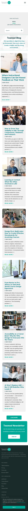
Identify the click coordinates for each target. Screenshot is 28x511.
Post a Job (4, 470)
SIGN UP (14, 436)
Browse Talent (5, 472)
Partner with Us (5, 497)
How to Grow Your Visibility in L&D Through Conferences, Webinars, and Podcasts (14, 131)
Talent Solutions (5, 465)
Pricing (3, 467)
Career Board (5, 481)
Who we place (14, 18)
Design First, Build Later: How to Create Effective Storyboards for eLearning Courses (14, 234)
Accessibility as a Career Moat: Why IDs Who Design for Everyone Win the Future (14, 337)
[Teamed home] (6, 2)
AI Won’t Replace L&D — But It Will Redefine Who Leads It (14, 387)
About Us (4, 494)
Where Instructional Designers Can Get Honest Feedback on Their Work (13, 77)
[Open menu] (24, 2)
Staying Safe (5, 488)
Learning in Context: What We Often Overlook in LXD (12, 182)
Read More (5, 99)
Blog (3, 486)
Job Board (4, 479)
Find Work (4, 483)
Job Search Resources (14, 24)
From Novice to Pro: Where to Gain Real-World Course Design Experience (13, 285)
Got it (14, 507)
